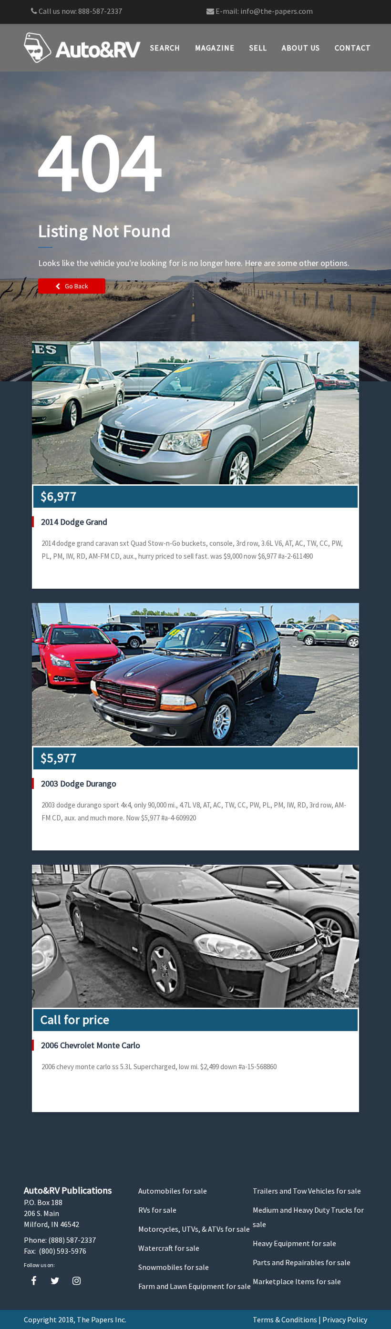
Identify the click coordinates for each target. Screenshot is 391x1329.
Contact (353, 47)
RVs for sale (157, 1210)
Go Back (76, 286)
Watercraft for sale (168, 1248)
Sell (258, 47)
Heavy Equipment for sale (294, 1243)
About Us (301, 47)
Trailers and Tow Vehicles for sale (307, 1191)
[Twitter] (55, 1281)
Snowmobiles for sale (173, 1267)
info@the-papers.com (276, 11)
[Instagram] (76, 1281)
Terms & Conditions (285, 1319)
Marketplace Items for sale (297, 1281)
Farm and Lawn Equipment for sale (194, 1286)
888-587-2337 (100, 11)
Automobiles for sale (172, 1191)
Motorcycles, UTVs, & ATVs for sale (194, 1229)
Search (165, 47)
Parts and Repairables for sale (301, 1262)
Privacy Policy (344, 1319)
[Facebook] (33, 1281)
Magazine (215, 47)
